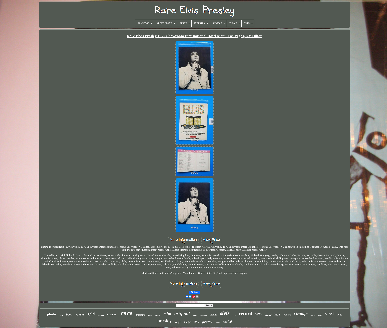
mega (187, 321)
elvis (225, 313)
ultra (234, 315)
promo (207, 321)
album (213, 314)
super (61, 315)
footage (101, 315)
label (277, 314)
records (313, 315)
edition (287, 314)
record (245, 313)
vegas (178, 321)
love (150, 315)
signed (268, 315)
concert (112, 314)
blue (339, 314)
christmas (203, 315)
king (196, 321)
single (157, 315)
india (218, 322)
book (69, 314)
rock (320, 315)
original (182, 313)
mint (167, 314)
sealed (227, 321)
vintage (300, 313)
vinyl (329, 313)
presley (164, 320)
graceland (140, 315)
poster (195, 315)
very (258, 313)
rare (126, 313)
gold (91, 314)
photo (51, 314)
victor (80, 315)
